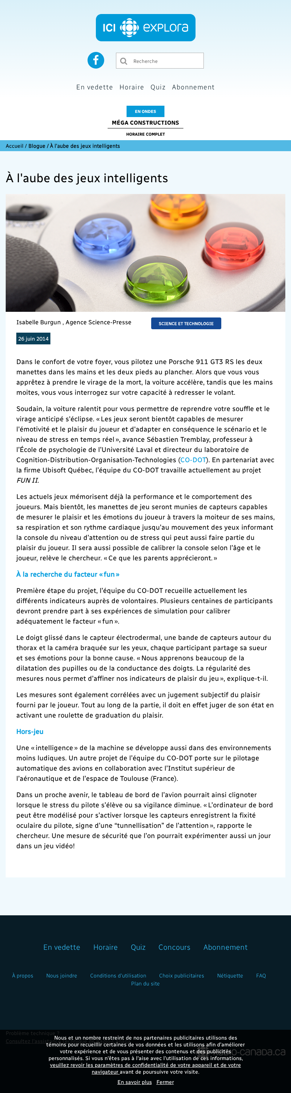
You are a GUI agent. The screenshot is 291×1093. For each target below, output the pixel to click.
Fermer (165, 1082)
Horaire (131, 87)
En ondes (145, 111)
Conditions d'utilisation (118, 975)
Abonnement (193, 87)
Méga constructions (145, 122)
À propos (22, 975)
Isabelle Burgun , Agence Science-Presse (73, 321)
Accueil (14, 145)
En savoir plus (134, 1082)
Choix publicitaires (181, 975)
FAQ (261, 975)
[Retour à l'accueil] (146, 27)
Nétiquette (230, 975)
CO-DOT (193, 459)
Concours (174, 946)
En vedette (94, 87)
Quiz (158, 87)
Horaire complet (145, 133)
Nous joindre (61, 975)
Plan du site (145, 983)
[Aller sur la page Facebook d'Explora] (96, 60)
